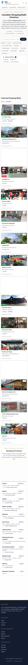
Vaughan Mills (4, 7)
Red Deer (14, 493)
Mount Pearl (10, 541)
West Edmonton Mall (17, 43)
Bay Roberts (22, 541)
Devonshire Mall (12, 7)
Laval (14, 501)
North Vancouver (5, 249)
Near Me (6, 59)
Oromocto (14, 558)
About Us (3, 622)
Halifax (3, 524)
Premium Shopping (6, 48)
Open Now (13, 59)
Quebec (3, 634)
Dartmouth (8, 524)
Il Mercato (4, 436)
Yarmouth (18, 524)
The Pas (15, 516)
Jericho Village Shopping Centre (10, 414)
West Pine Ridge (21, 516)
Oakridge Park (5, 179)
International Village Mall (8, 223)
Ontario (3, 631)
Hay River (4, 573)
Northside (15, 531)
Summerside (12, 549)
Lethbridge (19, 493)
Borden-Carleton (19, 549)
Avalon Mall (8, 543)
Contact (3, 625)
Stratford (4, 550)
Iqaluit (3, 565)
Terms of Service (18, 661)
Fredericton (4, 558)
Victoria (4, 508)
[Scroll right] (26, 8)
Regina (3, 531)
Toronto (4, 485)
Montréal (4, 501)
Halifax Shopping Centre (11, 525)
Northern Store (8, 567)
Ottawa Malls (4, 53)
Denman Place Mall (7, 329)
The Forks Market (9, 518)
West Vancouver (5, 143)
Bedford (13, 524)
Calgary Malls (21, 50)
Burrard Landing (6, 201)
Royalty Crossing (9, 552)
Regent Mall (8, 559)
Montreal (3, 647)
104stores (10, 121)
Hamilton (13, 485)
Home (2, 620)
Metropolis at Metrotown (11, 510)
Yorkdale (9, 43)
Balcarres (20, 531)
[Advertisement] (14, 80)
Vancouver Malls (5, 50)
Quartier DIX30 (8, 502)
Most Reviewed (15, 61)
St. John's (4, 541)
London (8, 485)
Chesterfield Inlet (9, 565)
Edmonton (8, 493)
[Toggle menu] (26, 3)
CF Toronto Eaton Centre (7, 45)
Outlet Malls (16, 45)
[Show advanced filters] (24, 59)
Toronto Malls (23, 48)
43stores (10, 311)
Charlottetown (5, 549)
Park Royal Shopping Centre (9, 139)
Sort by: (3, 101)
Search (23, 39)
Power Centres (15, 48)
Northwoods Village (7, 351)
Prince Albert (9, 531)
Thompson (9, 516)
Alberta (3, 638)
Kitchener (17, 485)
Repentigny (9, 501)
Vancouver (4, 120)
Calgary (4, 493)
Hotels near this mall (7, 123)
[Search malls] (23, 3)
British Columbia (5, 636)
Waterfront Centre (6, 267)
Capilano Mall (5, 245)
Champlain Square (6, 307)
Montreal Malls (14, 50)
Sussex (9, 558)
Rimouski (18, 501)
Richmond (12, 508)
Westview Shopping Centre (9, 392)
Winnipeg (4, 516)
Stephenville (16, 541)
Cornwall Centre (9, 533)
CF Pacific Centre (6, 117)
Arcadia (19, 558)
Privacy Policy (9, 661)
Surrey (7, 508)
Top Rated (7, 61)
